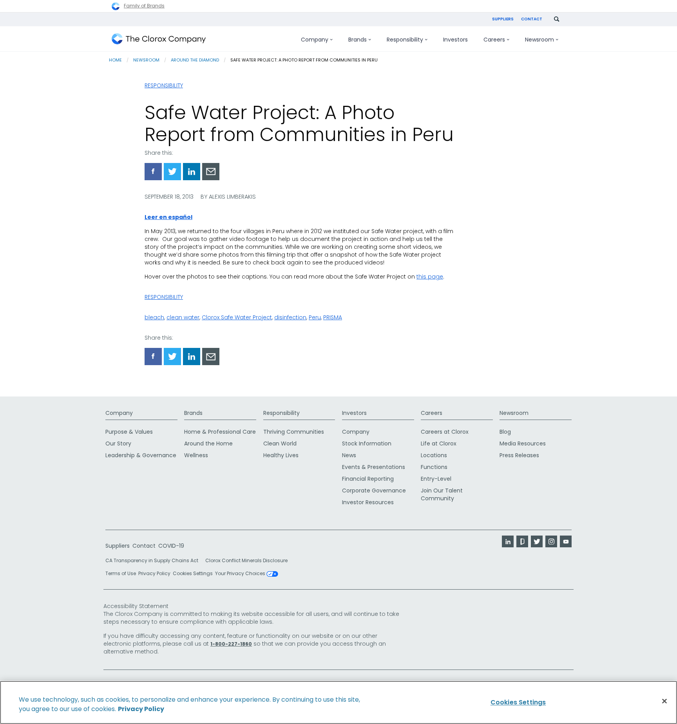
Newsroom (146, 60)
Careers (431, 413)
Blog (505, 432)
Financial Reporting (368, 479)
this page (429, 277)
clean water (183, 317)
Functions (434, 467)
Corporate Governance (374, 490)
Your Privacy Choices (240, 574)
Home (115, 60)
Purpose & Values (129, 432)
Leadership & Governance (140, 455)
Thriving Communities (293, 432)
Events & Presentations (373, 467)
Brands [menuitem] (357, 39)
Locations (434, 455)
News (349, 455)
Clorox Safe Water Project (237, 317)
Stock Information (366, 443)
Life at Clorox (438, 443)
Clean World (280, 443)
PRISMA (332, 317)
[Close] (664, 701)
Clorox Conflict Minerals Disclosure (246, 560)
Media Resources (523, 443)
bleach (154, 317)
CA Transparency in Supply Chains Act (154, 560)
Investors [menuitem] (455, 39)
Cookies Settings (193, 573)
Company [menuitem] (314, 39)
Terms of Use (120, 573)
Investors (354, 413)
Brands (193, 413)
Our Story (118, 443)
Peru (315, 317)
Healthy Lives (281, 455)
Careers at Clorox (445, 432)
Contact (531, 19)
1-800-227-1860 (231, 644)
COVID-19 (171, 546)
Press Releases (519, 455)
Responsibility (164, 85)
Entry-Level (436, 479)
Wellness (196, 455)
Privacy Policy (154, 573)
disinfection (290, 317)
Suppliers (503, 19)
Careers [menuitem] (494, 39)
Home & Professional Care (220, 432)
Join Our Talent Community (442, 494)
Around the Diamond (195, 60)
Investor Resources (368, 502)
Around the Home (208, 443)
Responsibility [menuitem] (405, 39)
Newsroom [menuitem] (539, 39)
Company (119, 413)
